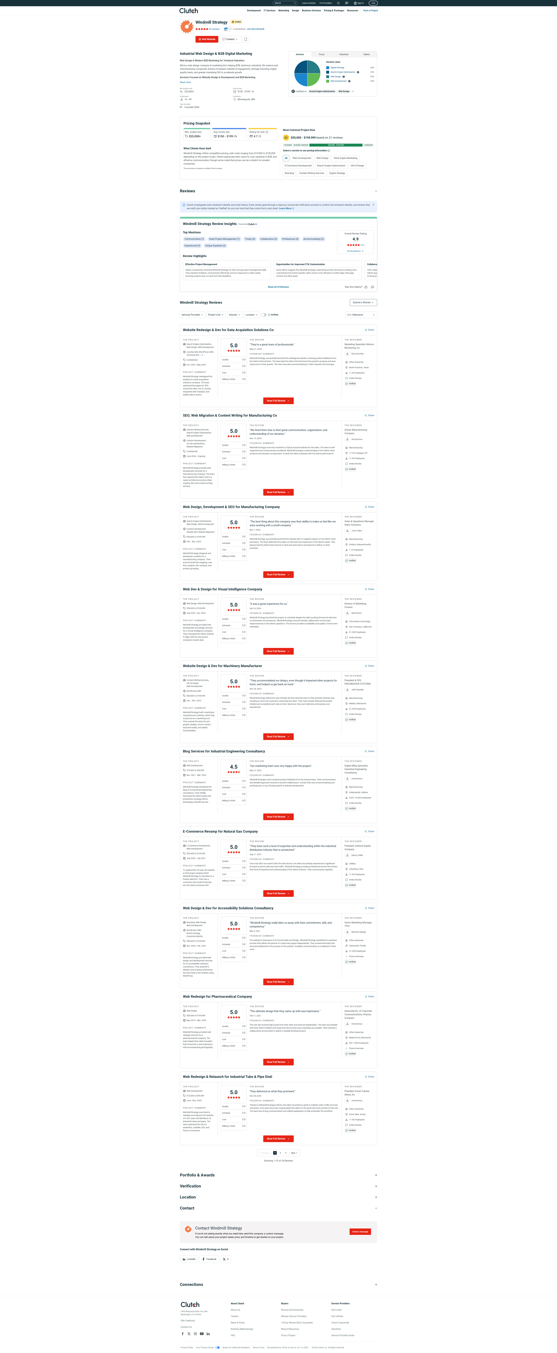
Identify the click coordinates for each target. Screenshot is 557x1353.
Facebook (211, 1259)
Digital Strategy (337, 67)
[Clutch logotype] (188, 10)
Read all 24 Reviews (278, 287)
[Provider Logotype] (187, 27)
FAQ (233, 1335)
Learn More (285, 208)
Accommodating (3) (313, 239)
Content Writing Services (311, 173)
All (286, 158)
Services (300, 54)
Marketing (283, 10)
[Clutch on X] (189, 1334)
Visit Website (208, 39)
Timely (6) (250, 239)
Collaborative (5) (268, 239)
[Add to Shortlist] (245, 39)
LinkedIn (191, 1259)
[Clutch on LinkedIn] (208, 1334)
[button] (192, 315)
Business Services (311, 10)
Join (373, 3)
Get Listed (336, 1309)
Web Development (339, 81)
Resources (352, 10)
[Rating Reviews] (201, 29)
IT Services (269, 10)
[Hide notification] (373, 204)
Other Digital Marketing (345, 158)
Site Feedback (188, 1320)
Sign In (361, 3)
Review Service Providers (293, 1316)
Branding (289, 173)
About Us (235, 1309)
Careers (234, 1316)
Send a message (360, 1232)
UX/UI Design (357, 165)
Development (254, 10)
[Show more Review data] (278, 400)
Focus (321, 54)
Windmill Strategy (211, 22)
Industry (233, 314)
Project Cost (214, 314)
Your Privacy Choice (205, 1347)
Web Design (336, 76)
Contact (230, 39)
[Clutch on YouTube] (202, 1334)
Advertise (336, 1329)
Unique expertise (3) (215, 245)
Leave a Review (309, 3)
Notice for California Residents (236, 1347)
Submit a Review (361, 302)
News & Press (238, 1322)
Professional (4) (290, 239)
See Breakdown (354, 251)
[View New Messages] (346, 3)
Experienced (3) (192, 245)
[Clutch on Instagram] (195, 1334)
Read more (185, 82)
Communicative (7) (194, 239)
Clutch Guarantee (340, 1322)
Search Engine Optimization (343, 72)
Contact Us (186, 1327)
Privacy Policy (187, 1347)
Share (371, 329)
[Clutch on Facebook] (183, 1334)
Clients (367, 54)
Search (278, 3)
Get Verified (337, 1316)
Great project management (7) (224, 239)
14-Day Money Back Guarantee (297, 1322)
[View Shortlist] (338, 3)
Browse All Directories (292, 1309)
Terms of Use (258, 1347)
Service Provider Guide (342, 1335)
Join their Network (255, 29)
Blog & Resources (290, 1329)
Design (295, 10)
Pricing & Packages (334, 10)
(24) (362, 245)
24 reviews (214, 29)
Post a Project (370, 10)
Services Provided (191, 314)
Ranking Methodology (242, 1329)
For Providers (326, 3)
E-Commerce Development (298, 165)
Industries (343, 54)
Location (250, 314)
